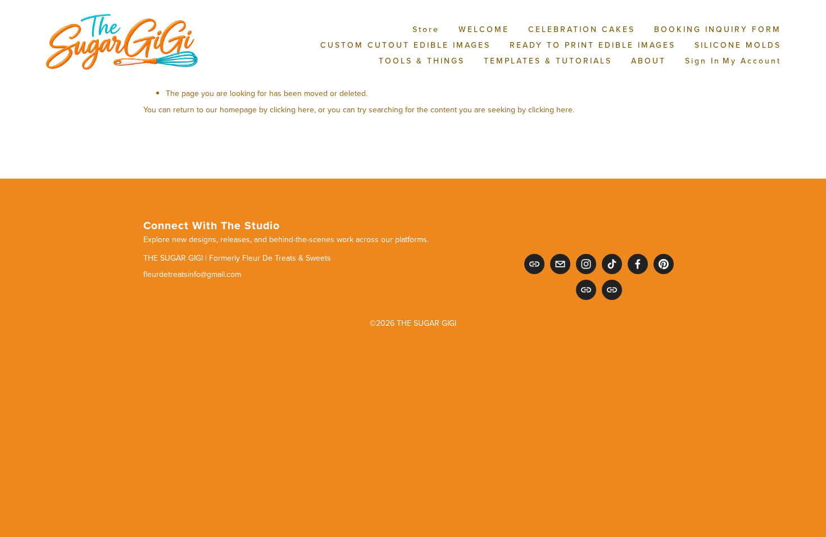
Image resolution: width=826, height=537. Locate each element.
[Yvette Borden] (663, 264)
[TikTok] (612, 264)
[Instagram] (586, 264)
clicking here (292, 109)
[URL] (534, 264)
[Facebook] (638, 264)
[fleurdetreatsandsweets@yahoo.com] (560, 264)
